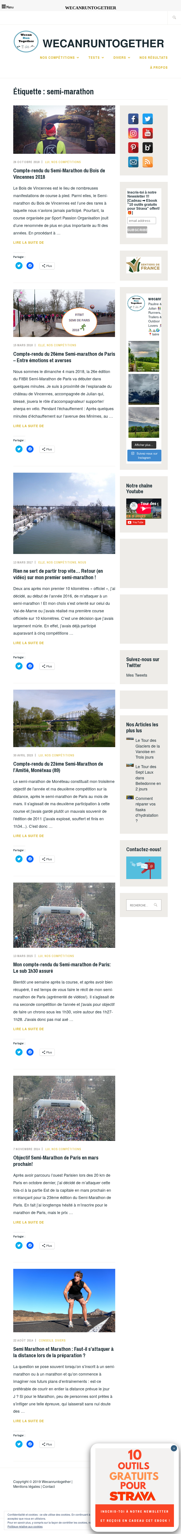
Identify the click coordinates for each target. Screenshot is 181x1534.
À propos (159, 67)
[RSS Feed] (147, 161)
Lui (47, 162)
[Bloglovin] (147, 147)
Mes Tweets (136, 675)
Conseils (46, 1340)
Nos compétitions (57, 57)
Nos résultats (154, 57)
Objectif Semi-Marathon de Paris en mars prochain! (55, 1160)
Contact (49, 1486)
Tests (94, 57)
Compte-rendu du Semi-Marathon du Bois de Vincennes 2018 (59, 173)
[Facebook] (133, 118)
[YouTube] (147, 133)
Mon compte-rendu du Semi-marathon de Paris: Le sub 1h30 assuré (62, 967)
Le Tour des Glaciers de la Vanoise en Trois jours (148, 748)
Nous (82, 562)
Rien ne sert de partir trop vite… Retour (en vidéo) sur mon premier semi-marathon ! (58, 574)
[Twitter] (147, 118)
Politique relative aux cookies (25, 1526)
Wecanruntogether (56, 1481)
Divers (119, 57)
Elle (41, 345)
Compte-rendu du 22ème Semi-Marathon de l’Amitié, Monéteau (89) (58, 767)
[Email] (133, 161)
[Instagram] (133, 133)
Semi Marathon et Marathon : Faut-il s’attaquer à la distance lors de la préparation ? (63, 1352)
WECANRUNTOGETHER (103, 43)
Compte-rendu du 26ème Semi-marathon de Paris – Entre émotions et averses (64, 357)
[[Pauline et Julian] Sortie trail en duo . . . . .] (143, 356)
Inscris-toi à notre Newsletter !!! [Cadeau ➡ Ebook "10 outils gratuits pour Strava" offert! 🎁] (143, 202)
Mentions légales (26, 1486)
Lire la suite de (38, 242)
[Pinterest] (133, 147)
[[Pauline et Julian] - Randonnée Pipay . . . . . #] (143, 389)
